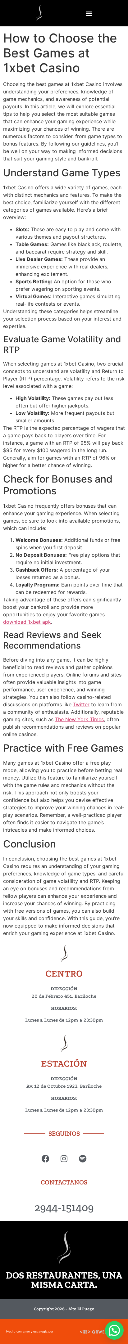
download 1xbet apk (27, 622)
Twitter (81, 704)
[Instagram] (64, 1158)
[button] (89, 13)
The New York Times (79, 719)
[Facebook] (45, 1158)
